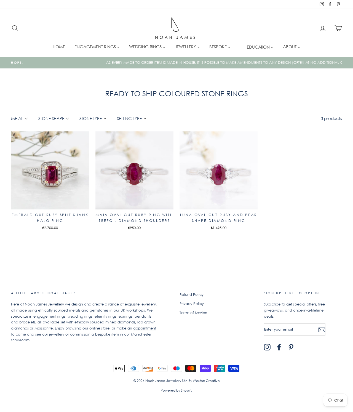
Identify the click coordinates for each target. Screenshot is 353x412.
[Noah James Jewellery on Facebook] (279, 347)
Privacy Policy (192, 303)
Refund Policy (192, 294)
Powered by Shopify (176, 390)
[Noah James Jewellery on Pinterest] (291, 347)
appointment (144, 328)
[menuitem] (59, 46)
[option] (176, 63)
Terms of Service (193, 312)
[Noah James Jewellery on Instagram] (267, 347)
